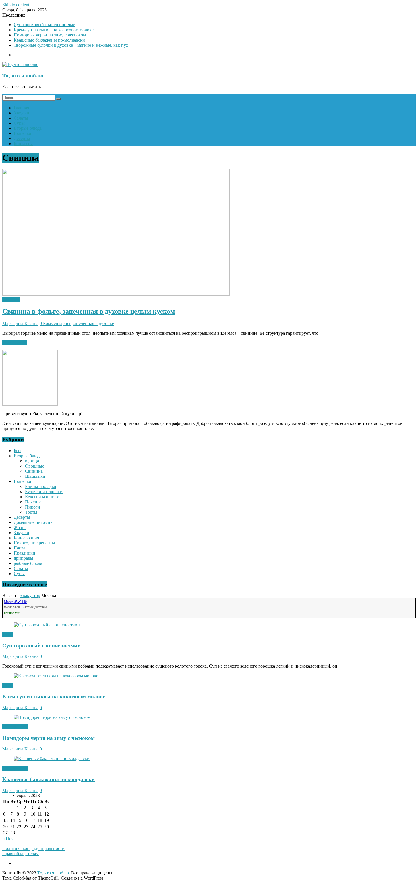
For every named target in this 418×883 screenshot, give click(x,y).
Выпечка (22, 133)
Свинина (11, 299)
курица (32, 460)
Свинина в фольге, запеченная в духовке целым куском (88, 311)
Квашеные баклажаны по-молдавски (49, 40)
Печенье (33, 501)
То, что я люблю (22, 76)
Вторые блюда (28, 128)
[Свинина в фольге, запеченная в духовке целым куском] (116, 294)
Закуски (21, 112)
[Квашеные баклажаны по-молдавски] (52, 758)
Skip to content (15, 4)
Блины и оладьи (40, 486)
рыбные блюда (28, 563)
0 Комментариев (55, 323)
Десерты (22, 138)
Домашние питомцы (33, 522)
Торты (31, 512)
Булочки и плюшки (44, 491)
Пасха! (20, 548)
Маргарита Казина (20, 323)
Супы (19, 123)
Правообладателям (20, 853)
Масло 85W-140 (15, 602)
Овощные (34, 466)
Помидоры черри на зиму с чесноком (50, 34)
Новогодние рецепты (34, 542)
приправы (23, 558)
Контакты (23, 143)
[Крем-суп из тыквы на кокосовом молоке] (56, 675)
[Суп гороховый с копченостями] (47, 624)
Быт (17, 450)
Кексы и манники (42, 496)
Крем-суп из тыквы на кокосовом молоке (54, 29)
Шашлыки (35, 476)
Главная (21, 107)
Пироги (32, 507)
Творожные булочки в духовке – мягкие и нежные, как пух (71, 45)
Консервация (26, 537)
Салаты (21, 118)
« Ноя (7, 838)
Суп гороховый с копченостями (44, 24)
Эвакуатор (30, 595)
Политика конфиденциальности (33, 848)
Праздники (24, 553)
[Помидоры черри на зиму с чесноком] (52, 717)
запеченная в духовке (93, 323)
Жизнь (20, 527)
